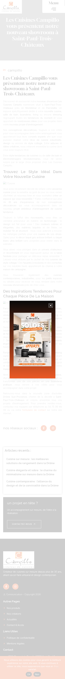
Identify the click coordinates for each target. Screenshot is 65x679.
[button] (50, 305)
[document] (32, 339)
